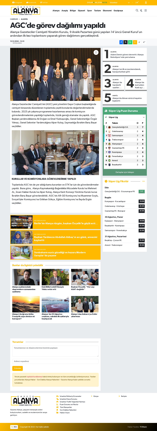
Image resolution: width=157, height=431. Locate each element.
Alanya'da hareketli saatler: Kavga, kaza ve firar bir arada (117, 85)
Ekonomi (107, 11)
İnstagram (18, 2)
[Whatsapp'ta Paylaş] (130, 42)
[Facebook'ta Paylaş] (121, 42)
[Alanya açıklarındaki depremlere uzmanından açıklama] (26, 277)
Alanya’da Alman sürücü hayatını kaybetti (127, 99)
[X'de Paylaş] (125, 42)
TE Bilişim (143, 427)
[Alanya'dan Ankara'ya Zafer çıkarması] (84, 304)
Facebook (32, 2)
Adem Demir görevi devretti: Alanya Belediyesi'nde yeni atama (127, 56)
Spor (89, 11)
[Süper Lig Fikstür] (143, 181)
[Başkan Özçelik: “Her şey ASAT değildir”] (84, 277)
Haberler (14, 19)
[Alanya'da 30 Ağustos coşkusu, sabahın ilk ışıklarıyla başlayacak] (55, 304)
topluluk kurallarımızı (34, 377)
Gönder (17, 368)
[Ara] (137, 10)
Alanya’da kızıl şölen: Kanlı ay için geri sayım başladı (140, 85)
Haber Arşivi (65, 413)
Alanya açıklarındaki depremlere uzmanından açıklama (23, 289)
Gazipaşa (118, 11)
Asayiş (65, 11)
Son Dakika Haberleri (68, 410)
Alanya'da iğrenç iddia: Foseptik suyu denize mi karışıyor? (23, 316)
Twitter (45, 2)
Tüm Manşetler (66, 407)
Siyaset (81, 11)
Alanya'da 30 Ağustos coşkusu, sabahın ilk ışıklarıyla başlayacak (55, 316)
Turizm (97, 11)
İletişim (124, 396)
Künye (96, 396)
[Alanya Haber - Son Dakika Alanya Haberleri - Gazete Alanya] (25, 10)
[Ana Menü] (145, 10)
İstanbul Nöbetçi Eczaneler (70, 396)
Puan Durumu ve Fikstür (69, 404)
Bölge (73, 11)
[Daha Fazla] (135, 42)
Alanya (56, 11)
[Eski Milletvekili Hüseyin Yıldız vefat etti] (55, 277)
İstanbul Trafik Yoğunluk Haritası (72, 402)
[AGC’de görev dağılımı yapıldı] (55, 74)
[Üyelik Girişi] (145, 2)
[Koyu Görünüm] (141, 10)
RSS (15, 427)
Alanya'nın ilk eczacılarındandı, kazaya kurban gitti (126, 70)
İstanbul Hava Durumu (68, 399)
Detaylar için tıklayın (125, 172)
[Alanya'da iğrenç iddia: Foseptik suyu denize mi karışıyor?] (26, 304)
